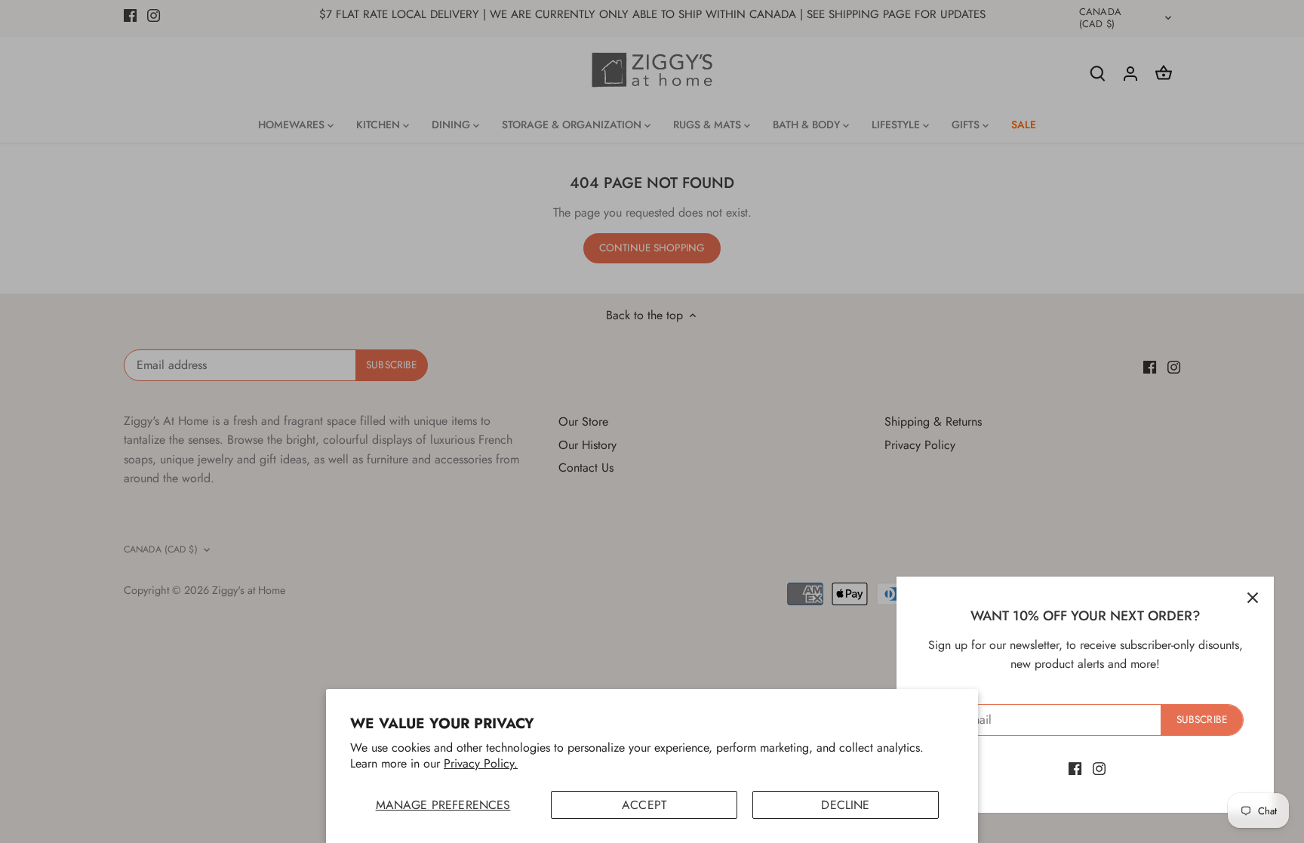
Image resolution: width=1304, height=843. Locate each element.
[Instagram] (1099, 768)
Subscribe (1201, 719)
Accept (644, 805)
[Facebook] (1075, 768)
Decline (845, 805)
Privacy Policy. (481, 763)
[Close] (1252, 597)
